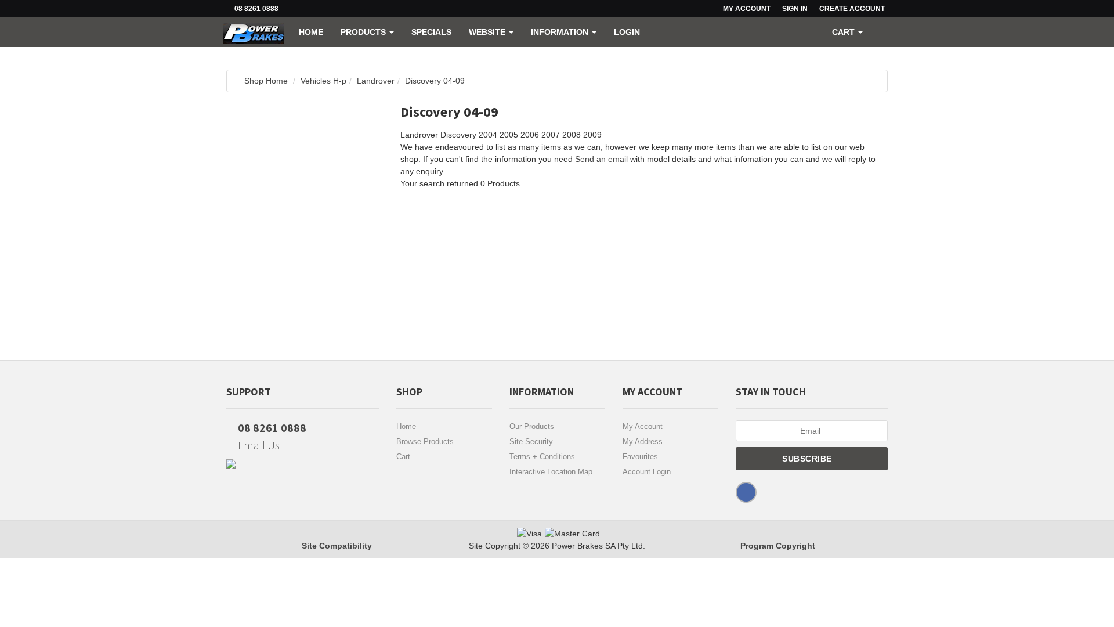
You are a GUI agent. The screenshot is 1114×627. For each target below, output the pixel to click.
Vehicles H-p (323, 80)
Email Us (258, 445)
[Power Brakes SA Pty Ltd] (254, 31)
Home (311, 32)
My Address (643, 441)
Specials (431, 32)
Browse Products (425, 441)
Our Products (531, 426)
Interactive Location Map (550, 471)
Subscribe (808, 458)
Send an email (601, 159)
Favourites (640, 456)
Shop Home (266, 80)
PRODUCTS (364, 32)
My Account (643, 426)
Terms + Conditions (542, 456)
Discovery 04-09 (435, 80)
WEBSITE (488, 32)
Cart (403, 456)
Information (561, 32)
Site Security (531, 441)
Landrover (376, 80)
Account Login (647, 471)
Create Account (852, 9)
